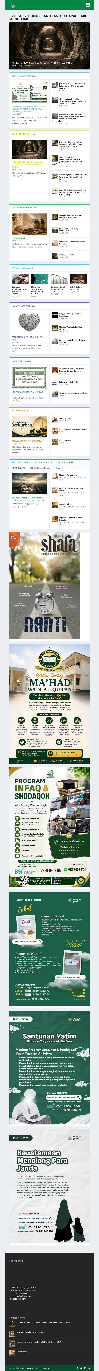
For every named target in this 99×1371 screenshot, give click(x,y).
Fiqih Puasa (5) (65, 440)
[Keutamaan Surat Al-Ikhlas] (29, 377)
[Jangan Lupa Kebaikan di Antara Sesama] (55, 341)
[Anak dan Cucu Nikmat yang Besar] (55, 490)
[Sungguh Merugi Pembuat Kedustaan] (55, 315)
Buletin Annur (26, 66)
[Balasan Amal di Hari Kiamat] (29, 483)
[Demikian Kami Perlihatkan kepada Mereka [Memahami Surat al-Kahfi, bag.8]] (55, 143)
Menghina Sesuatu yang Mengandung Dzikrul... (37, 290)
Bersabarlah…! (65, 504)
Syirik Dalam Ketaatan (76, 288)
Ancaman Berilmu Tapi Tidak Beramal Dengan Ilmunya (71, 370)
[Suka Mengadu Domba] (55, 383)
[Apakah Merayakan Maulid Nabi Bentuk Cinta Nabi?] (12, 1343)
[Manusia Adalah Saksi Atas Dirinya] (55, 328)
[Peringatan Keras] (55, 256)
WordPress (48, 1368)
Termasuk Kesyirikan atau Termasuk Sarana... (19, 290)
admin (16, 500)
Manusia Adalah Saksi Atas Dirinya (70, 328)
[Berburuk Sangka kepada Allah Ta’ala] (59, 279)
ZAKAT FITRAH (65, 418)
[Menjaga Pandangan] (55, 476)
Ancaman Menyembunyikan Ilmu (73, 393)
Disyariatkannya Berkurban (27, 441)
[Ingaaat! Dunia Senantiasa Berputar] (55, 519)
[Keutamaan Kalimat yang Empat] (12, 1334)
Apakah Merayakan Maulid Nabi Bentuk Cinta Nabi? (39, 1342)
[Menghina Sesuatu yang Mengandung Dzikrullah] (39, 279)
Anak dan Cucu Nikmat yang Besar (71, 489)
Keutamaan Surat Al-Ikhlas (27, 392)
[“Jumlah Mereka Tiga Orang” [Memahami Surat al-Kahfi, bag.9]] (29, 149)
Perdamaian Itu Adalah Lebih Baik (28, 338)
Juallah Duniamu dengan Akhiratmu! (69, 229)
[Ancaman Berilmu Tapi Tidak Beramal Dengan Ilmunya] (55, 370)
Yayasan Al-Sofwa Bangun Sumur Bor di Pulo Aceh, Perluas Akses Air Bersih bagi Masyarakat (69, 117)
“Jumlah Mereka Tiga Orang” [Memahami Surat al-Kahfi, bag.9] (28, 165)
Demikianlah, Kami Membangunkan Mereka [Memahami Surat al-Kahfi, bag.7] (67, 160)
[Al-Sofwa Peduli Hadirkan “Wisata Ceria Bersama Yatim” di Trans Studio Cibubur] (55, 100)
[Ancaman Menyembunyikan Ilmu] (55, 394)
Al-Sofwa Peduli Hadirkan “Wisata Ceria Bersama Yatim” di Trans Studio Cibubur (73, 101)
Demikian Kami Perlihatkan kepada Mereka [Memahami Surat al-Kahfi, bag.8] (71, 144)
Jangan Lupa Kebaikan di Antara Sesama (73, 341)
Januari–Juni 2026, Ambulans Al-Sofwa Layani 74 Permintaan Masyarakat (72, 86)
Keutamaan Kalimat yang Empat (31, 1332)
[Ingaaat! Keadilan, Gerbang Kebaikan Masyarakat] (55, 217)
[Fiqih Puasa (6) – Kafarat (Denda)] (55, 431)
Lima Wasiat (18, 238)
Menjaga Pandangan (68, 475)
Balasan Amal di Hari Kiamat (28, 497)
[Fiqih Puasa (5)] (55, 442)
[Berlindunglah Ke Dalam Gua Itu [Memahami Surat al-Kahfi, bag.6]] (55, 176)
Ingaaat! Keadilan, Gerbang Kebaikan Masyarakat (70, 216)
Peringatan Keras (66, 255)
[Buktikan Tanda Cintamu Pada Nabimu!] (55, 243)
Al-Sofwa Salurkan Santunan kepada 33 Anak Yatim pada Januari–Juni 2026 (29, 109)
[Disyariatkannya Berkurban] (29, 427)
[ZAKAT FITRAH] (55, 420)
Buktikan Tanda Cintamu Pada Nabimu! (72, 243)
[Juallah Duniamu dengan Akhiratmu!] (55, 230)
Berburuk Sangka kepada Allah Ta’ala (59, 289)
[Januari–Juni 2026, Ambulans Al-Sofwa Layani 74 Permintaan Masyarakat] (55, 85)
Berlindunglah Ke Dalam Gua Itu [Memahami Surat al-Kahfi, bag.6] (72, 177)
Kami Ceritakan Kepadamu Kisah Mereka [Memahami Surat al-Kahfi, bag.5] (73, 192)
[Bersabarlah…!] (55, 505)
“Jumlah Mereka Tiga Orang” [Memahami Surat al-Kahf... (42, 63)
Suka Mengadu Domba (68, 382)
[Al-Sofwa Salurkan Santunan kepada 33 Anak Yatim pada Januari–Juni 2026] (29, 92)
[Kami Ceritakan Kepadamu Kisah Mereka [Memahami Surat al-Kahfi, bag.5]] (55, 191)
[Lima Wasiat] (29, 224)
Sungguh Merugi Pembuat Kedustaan (70, 315)
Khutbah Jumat (35, 500)
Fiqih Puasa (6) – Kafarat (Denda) (73, 429)
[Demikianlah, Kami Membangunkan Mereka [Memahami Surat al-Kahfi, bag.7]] (55, 158)
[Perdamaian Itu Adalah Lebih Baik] (29, 322)
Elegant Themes (26, 1368)
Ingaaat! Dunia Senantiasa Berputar (70, 518)
